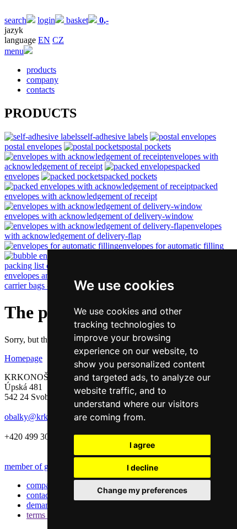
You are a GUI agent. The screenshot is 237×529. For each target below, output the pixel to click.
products (41, 69)
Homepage (23, 358)
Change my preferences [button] (142, 490)
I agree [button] (142, 445)
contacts (40, 89)
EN (44, 40)
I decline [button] (142, 467)
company (42, 79)
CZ (58, 40)
